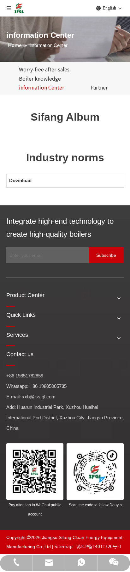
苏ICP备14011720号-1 (99, 546)
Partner (99, 87)
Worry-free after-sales (44, 69)
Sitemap (64, 546)
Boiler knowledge (40, 78)
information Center (41, 87)
